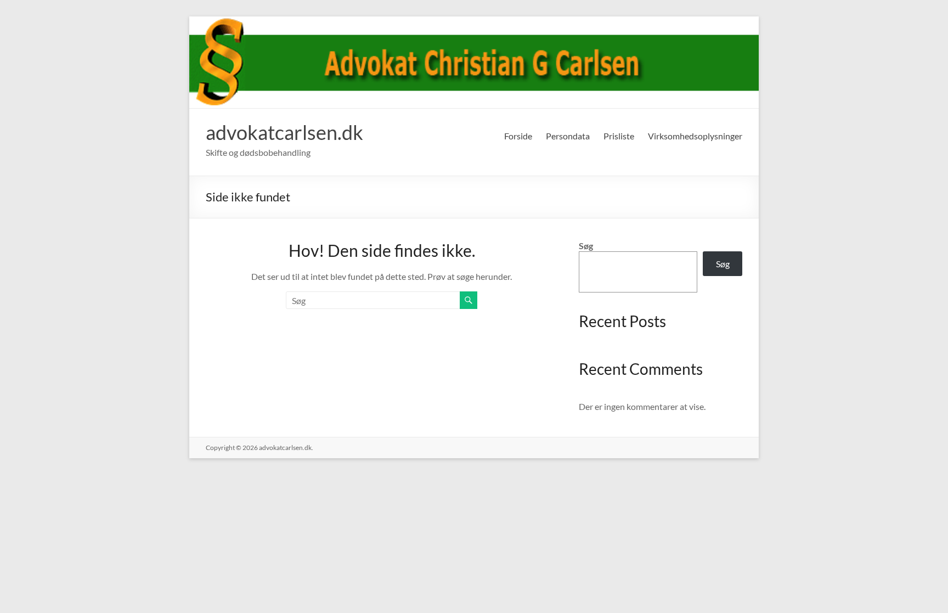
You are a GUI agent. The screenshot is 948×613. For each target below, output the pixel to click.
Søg (586, 245)
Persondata (568, 136)
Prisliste (618, 136)
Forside (518, 136)
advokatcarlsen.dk (284, 132)
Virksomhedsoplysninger (695, 136)
